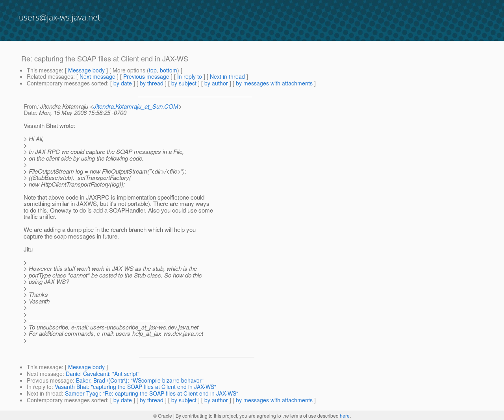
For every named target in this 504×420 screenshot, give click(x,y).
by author (216, 83)
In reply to (189, 76)
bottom (168, 70)
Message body (86, 70)
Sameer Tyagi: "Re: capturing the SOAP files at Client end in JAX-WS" (151, 393)
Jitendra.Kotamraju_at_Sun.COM (135, 106)
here (345, 415)
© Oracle (162, 415)
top (153, 70)
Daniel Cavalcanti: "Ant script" (102, 373)
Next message (97, 76)
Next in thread (227, 76)
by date (122, 83)
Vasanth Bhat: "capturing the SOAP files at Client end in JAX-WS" (135, 386)
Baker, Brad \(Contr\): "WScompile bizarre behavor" (140, 380)
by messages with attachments (274, 83)
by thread (151, 83)
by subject (183, 83)
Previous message (146, 76)
